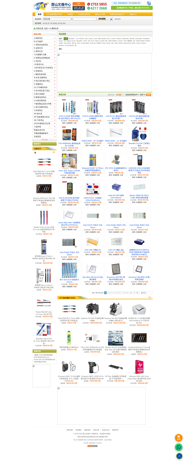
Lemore (120, 41)
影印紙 (45, 23)
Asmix (104, 43)
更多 (53, 152)
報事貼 (55, 23)
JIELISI (73, 43)
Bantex (104, 38)
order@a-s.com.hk (95, 443)
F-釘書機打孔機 (40, 55)
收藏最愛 (69, 123)
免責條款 (79, 430)
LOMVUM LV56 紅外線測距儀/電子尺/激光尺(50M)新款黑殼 (139, 170)
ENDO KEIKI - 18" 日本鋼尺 (93, 141)
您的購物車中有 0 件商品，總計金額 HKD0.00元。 (134, 8)
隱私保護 (70, 430)
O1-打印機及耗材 (40, 87)
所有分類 (45, 140)
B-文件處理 (38, 41)
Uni (65, 41)
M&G (116, 43)
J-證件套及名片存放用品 (43, 68)
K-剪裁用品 (38, 71)
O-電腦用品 (38, 84)
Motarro (61, 45)
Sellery (118, 38)
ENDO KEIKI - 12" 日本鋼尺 (116, 141)
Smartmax (125, 38)
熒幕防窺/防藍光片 (117, 14)
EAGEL (132, 38)
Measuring (127, 43)
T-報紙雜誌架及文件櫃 (42, 104)
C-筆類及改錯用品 (41, 45)
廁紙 (64, 23)
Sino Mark (67, 43)
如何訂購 (96, 430)
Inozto (138, 43)
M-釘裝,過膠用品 (40, 77)
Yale (112, 43)
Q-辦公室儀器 (39, 94)
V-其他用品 (38, 110)
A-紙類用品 (38, 38)
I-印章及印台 (39, 64)
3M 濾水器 (38, 114)
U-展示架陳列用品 (41, 107)
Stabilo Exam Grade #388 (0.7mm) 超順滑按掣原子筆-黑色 (44, 229)
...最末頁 (143, 293)
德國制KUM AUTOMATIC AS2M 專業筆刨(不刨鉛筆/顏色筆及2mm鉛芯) (139, 252)
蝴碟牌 (129, 41)
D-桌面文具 (38, 48)
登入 (131, 3)
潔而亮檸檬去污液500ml (68, 347)
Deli (86, 38)
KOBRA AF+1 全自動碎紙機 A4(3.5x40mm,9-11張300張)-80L (139, 320)
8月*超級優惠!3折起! (54, 14)
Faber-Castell (99, 41)
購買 (63, 123)
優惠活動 (87, 430)
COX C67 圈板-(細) (116, 250)
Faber (61, 41)
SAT (134, 41)
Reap (108, 43)
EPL (108, 38)
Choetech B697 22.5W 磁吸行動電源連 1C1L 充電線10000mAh (69, 378)
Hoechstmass (69, 45)
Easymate (138, 38)
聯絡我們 (115, 430)
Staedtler (71, 38)
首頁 (39, 14)
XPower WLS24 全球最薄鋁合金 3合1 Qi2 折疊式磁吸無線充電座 (116, 349)
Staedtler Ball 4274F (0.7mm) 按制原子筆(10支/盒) (43, 341)
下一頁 (136, 293)
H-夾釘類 (37, 61)
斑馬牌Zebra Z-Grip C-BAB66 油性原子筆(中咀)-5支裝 (43, 258)
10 (131, 293)
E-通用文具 (54, 28)
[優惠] (36, 355)
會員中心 (133, 14)
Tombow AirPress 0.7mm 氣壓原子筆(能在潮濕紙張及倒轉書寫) (44, 200)
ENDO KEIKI (140, 41)
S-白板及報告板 (84, 14)
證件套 (60, 23)
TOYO (85, 41)
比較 (75, 123)
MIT (106, 41)
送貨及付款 (105, 430)
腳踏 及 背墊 (100, 14)
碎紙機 (70, 14)
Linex (95, 38)
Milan (121, 43)
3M (89, 41)
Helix (79, 43)
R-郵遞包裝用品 (40, 97)
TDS (125, 41)
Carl (77, 38)
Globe (91, 38)
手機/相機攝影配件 (41, 133)
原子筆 (50, 23)
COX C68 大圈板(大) (93, 250)
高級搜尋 (118, 19)
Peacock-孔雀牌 (95, 43)
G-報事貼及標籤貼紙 (42, 58)
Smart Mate (85, 43)
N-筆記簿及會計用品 (42, 81)
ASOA (133, 43)
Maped (69, 41)
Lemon (113, 38)
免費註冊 (136, 3)
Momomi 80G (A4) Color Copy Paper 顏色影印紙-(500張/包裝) (139, 378)
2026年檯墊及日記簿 (42, 123)
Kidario (143, 43)
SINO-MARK (112, 41)
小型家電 (37, 127)
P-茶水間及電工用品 (42, 91)
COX (92, 41)
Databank (146, 38)
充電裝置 (37, 137)
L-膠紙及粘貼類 (40, 74)
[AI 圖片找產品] (111, 19)
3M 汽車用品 (39, 120)
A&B (99, 38)
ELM (73, 41)
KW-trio (81, 38)
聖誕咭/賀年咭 (39, 130)
